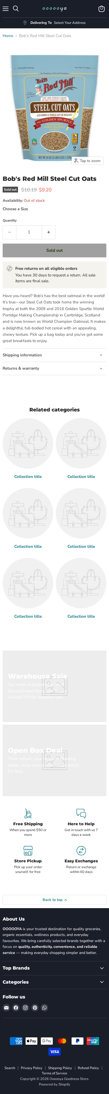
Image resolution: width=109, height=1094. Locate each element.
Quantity (10, 221)
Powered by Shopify (54, 1084)
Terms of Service (54, 1073)
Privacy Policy (31, 1068)
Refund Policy (88, 1068)
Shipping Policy (60, 1068)
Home (8, 36)
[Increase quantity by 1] (49, 232)
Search (9, 1068)
